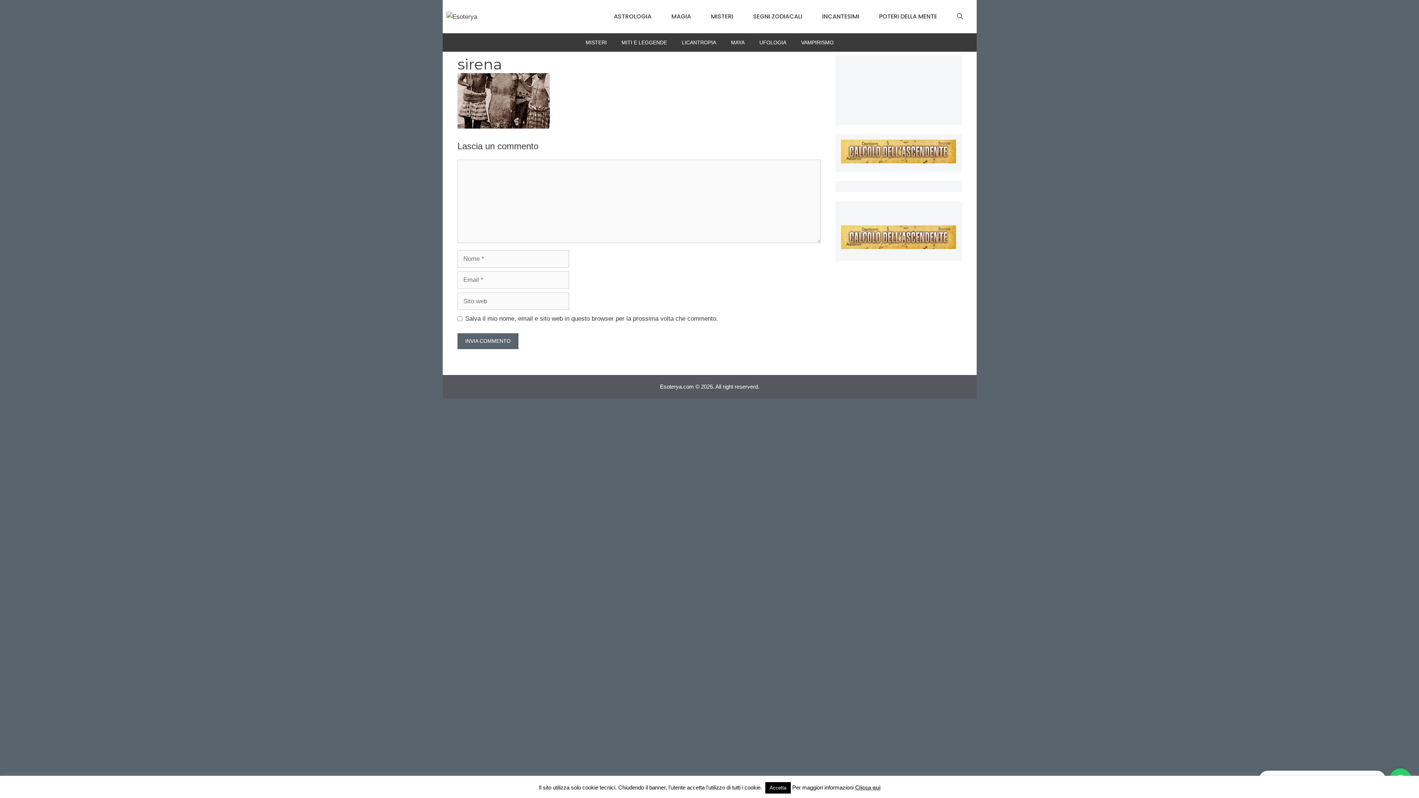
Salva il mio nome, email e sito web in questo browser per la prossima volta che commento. (591, 318)
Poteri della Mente (908, 16)
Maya (738, 42)
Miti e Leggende (644, 42)
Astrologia (632, 16)
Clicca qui (868, 787)
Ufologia (772, 42)
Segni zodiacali (777, 16)
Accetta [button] (778, 788)
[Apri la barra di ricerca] (960, 16)
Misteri (722, 16)
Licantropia (699, 42)
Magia (681, 16)
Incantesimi (840, 16)
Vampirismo (817, 42)
